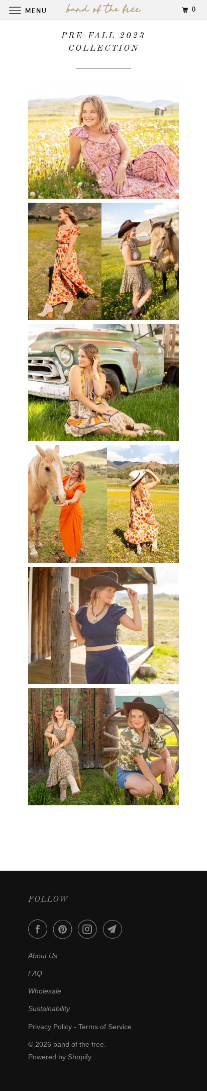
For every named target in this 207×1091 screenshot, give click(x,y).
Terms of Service (105, 1027)
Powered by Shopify (59, 1057)
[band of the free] (103, 10)
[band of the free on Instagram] (89, 929)
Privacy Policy (50, 1027)
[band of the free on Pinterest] (64, 929)
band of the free (78, 1044)
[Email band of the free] (114, 929)
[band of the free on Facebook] (39, 929)
